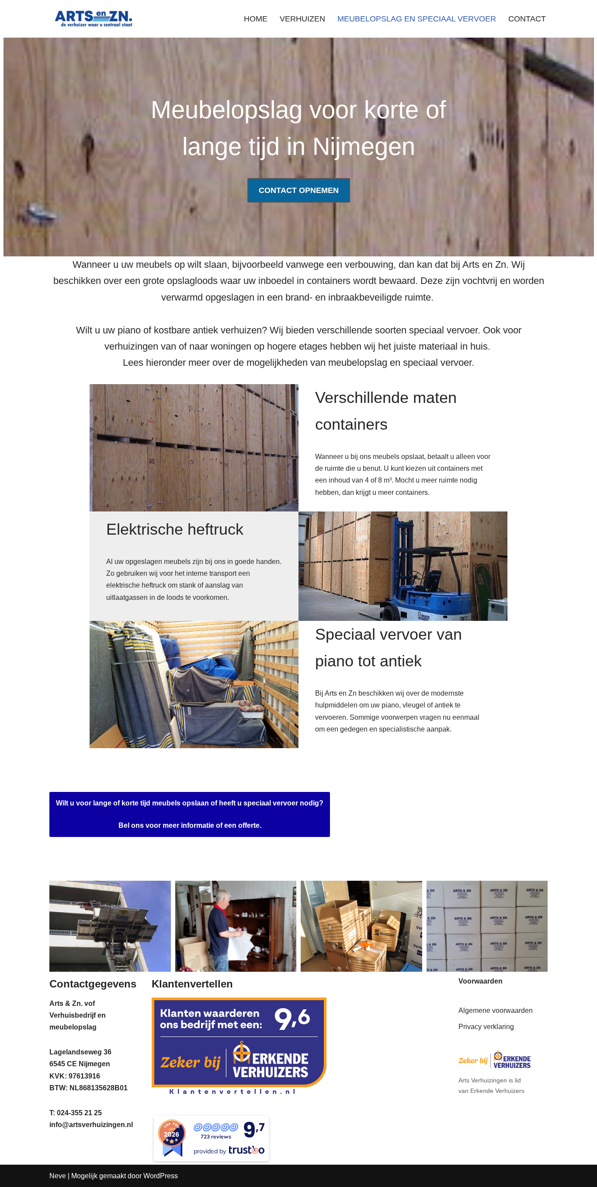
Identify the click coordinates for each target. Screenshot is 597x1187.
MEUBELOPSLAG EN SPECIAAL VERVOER (416, 18)
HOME (255, 18)
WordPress (160, 1176)
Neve (57, 1176)
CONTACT (527, 18)
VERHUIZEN (302, 18)
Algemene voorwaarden (495, 1010)
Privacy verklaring (486, 1026)
